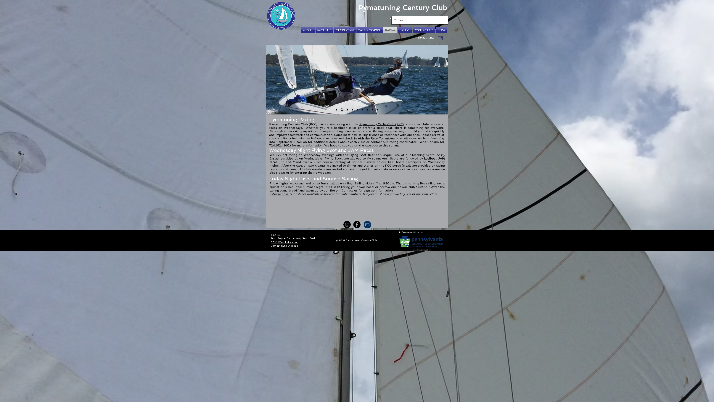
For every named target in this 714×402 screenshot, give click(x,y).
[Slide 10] (377, 109)
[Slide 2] (342, 110)
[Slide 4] (357, 109)
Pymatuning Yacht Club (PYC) (381, 124)
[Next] (442, 80)
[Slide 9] (372, 109)
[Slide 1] (367, 109)
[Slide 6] (347, 109)
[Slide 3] (352, 109)
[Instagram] (347, 224)
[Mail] (440, 38)
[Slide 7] (336, 109)
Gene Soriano (429, 142)
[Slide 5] (362, 109)
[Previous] (272, 80)
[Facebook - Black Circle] (357, 224)
